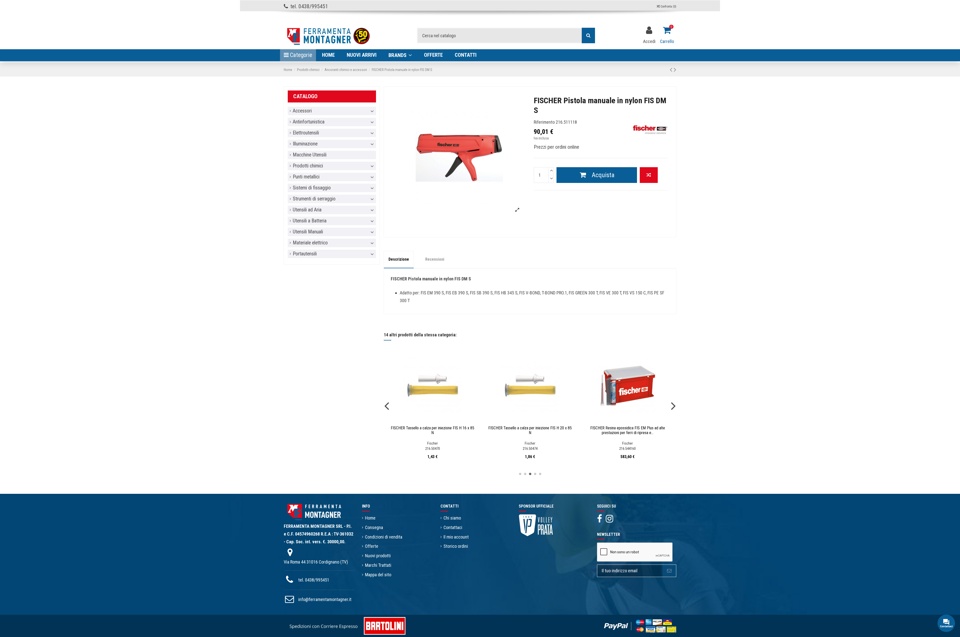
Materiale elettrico (310, 243)
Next (673, 406)
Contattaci (453, 527)
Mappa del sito (378, 574)
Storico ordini (456, 546)
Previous (386, 406)
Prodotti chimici (308, 166)
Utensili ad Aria (307, 210)
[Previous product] (672, 70)
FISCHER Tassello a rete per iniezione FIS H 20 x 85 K (432, 428)
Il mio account (456, 537)
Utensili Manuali (308, 232)
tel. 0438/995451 (313, 580)
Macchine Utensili (309, 155)
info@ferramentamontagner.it (325, 599)
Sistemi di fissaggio (312, 188)
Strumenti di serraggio (314, 199)
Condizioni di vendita (383, 537)
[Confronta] (428, 420)
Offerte (371, 546)
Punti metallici (306, 177)
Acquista (603, 175)
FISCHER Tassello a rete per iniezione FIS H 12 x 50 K (530, 428)
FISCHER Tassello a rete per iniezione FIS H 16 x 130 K (628, 430)
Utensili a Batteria (309, 221)
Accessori (302, 111)
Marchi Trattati (378, 565)
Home (370, 518)
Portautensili (305, 254)
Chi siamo (452, 518)
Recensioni (434, 259)
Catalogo (305, 96)
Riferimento (544, 122)
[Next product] (675, 70)
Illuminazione (305, 144)
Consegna (374, 527)
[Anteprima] (437, 420)
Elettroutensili (306, 133)
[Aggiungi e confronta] (649, 175)
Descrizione (398, 259)
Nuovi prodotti (378, 555)
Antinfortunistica (308, 122)
